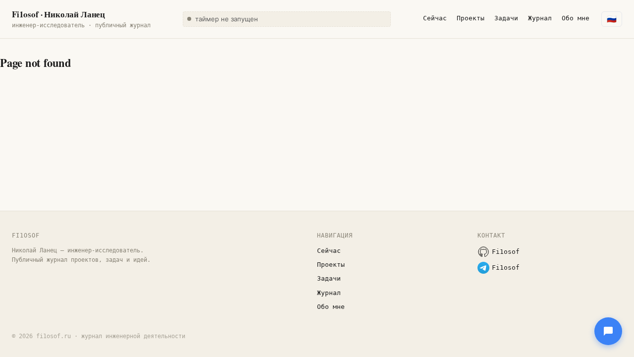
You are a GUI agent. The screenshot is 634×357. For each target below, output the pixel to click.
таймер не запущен (226, 19)
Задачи (506, 18)
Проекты (470, 18)
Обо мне (575, 18)
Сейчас (435, 18)
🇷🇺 (612, 19)
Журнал (540, 18)
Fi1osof (506, 251)
